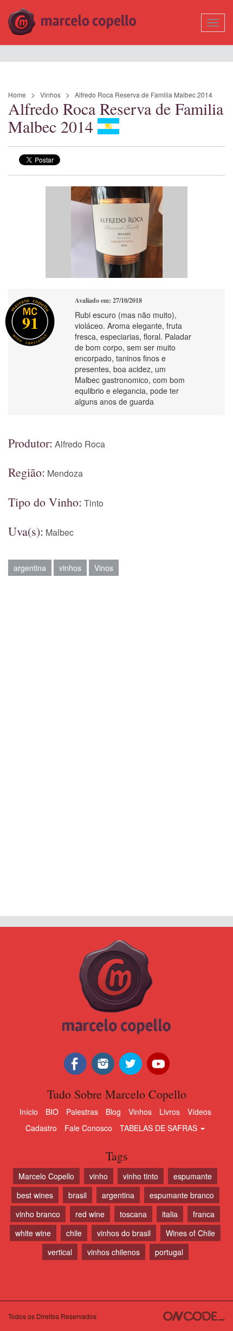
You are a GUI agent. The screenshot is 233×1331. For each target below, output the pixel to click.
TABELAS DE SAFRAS (159, 1127)
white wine (33, 1233)
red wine (90, 1214)
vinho (98, 1176)
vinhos (70, 567)
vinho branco (38, 1214)
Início (29, 1111)
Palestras (82, 1111)
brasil (77, 1195)
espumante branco (182, 1195)
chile (74, 1233)
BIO (52, 1111)
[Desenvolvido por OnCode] (194, 1316)
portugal (169, 1251)
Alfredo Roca (80, 444)
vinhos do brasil (124, 1233)
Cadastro (41, 1127)
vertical (60, 1251)
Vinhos (50, 94)
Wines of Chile (190, 1233)
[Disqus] (116, 740)
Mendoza (65, 473)
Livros (169, 1111)
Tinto (93, 503)
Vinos (103, 567)
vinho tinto (140, 1176)
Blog (113, 1111)
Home (17, 94)
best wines (35, 1195)
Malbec (60, 532)
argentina (30, 567)
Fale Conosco (88, 1127)
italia (170, 1214)
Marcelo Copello (46, 1176)
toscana (133, 1214)
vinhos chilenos (113, 1251)
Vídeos (199, 1111)
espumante (192, 1176)
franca (204, 1214)
